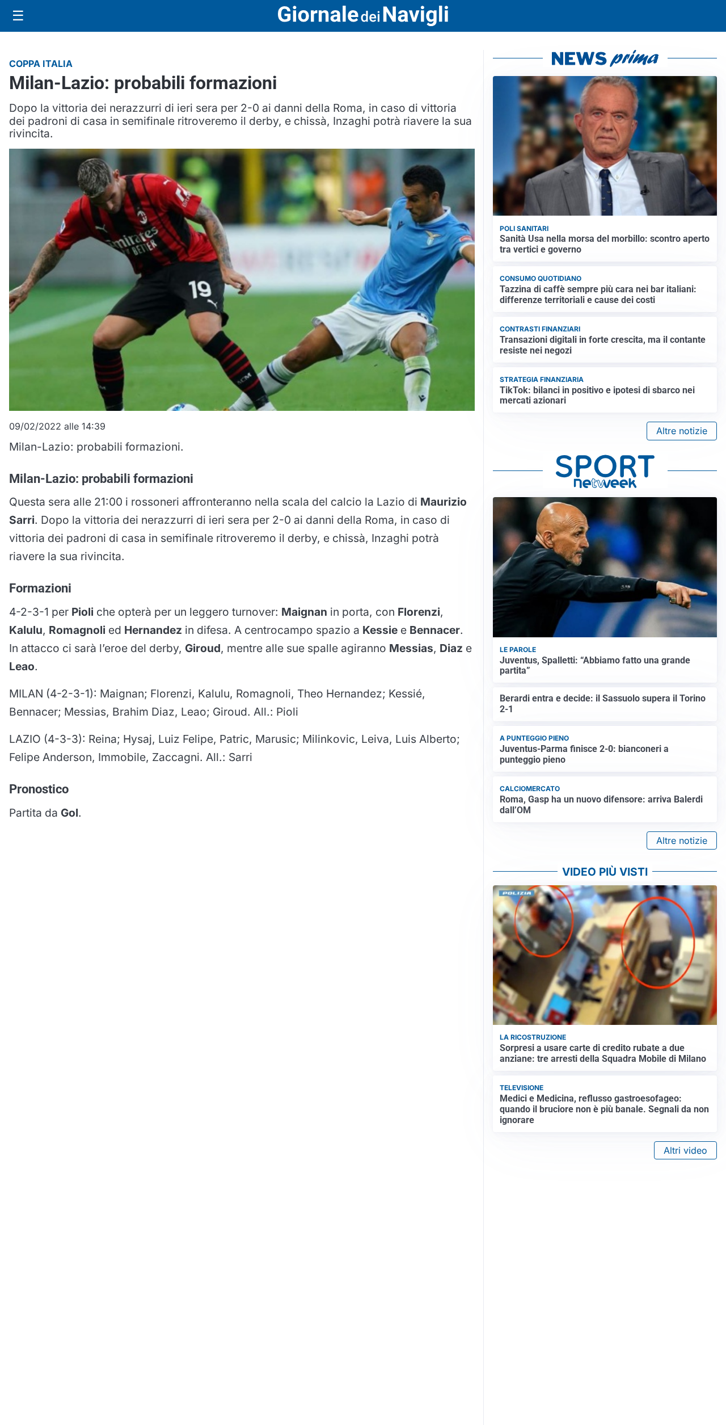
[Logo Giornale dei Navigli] (363, 16)
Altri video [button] (685, 1150)
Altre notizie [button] (681, 430)
